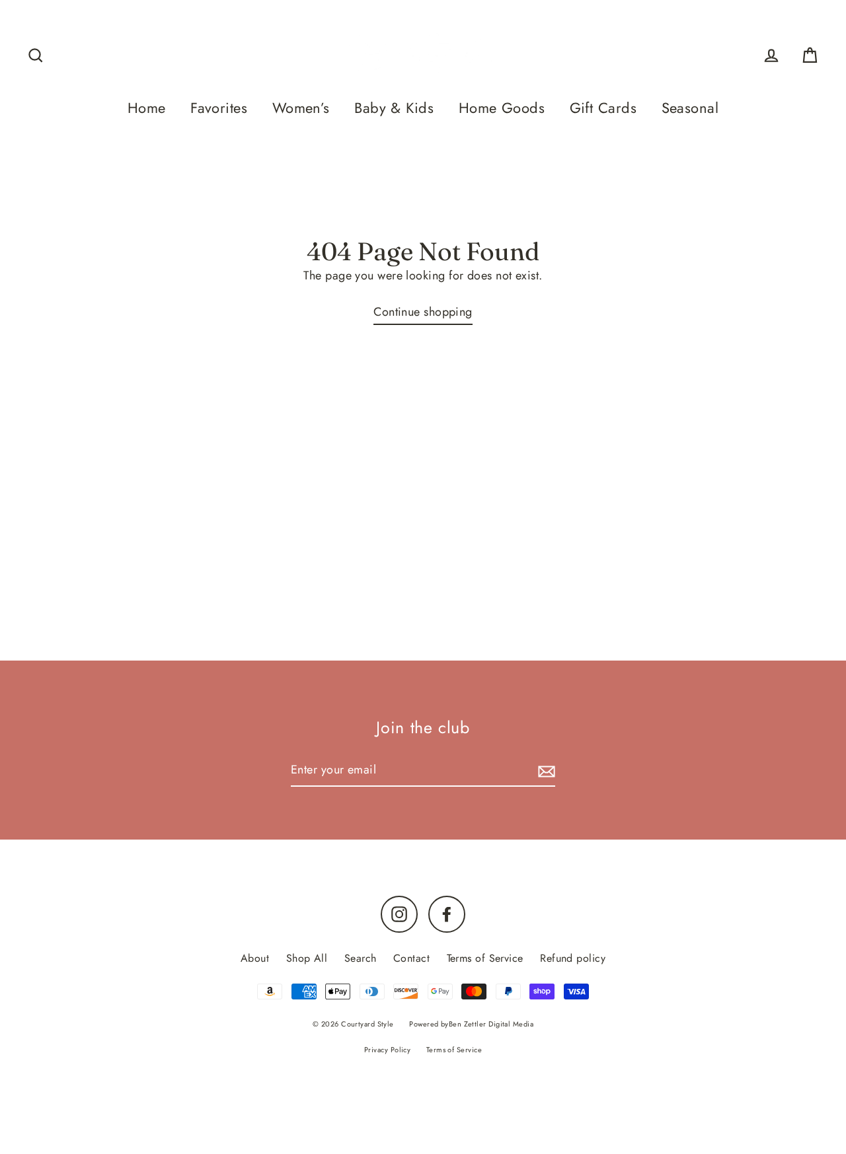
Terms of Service (485, 958)
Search (360, 958)
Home (147, 108)
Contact (411, 958)
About (255, 958)
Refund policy (572, 958)
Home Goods (502, 108)
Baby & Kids (394, 108)
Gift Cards (603, 108)
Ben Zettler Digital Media (491, 1024)
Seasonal (690, 108)
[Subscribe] (544, 770)
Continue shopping (423, 311)
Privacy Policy (387, 1049)
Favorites (218, 108)
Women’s (301, 108)
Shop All (307, 958)
